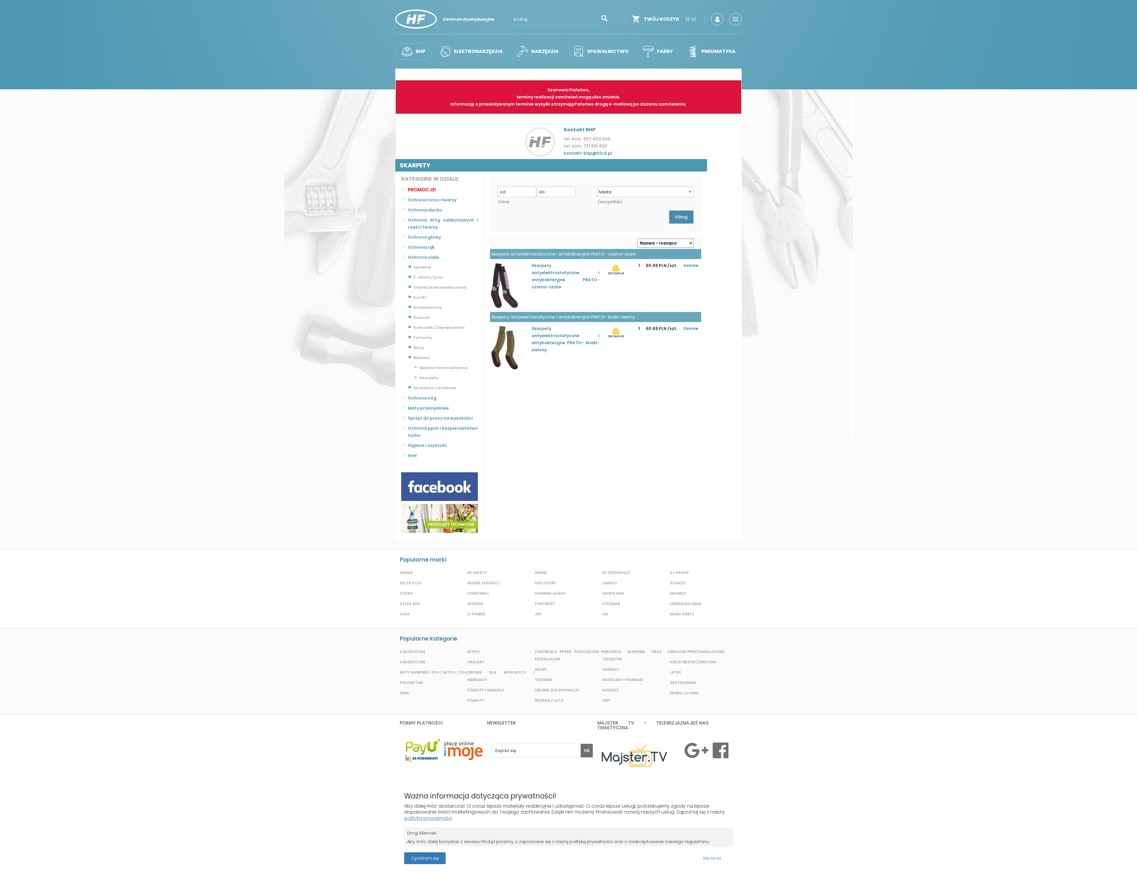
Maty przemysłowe (428, 408)
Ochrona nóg (422, 398)
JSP (538, 614)
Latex (675, 672)
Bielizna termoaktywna (444, 368)
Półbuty (475, 700)
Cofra (406, 593)
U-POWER (476, 614)
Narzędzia (545, 51)
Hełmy (541, 669)
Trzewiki (543, 679)
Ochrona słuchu (425, 210)
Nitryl (473, 651)
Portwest (545, 603)
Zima (404, 693)
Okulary (475, 662)
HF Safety (477, 572)
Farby (665, 51)
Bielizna (422, 357)
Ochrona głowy (424, 237)
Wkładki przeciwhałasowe (697, 651)
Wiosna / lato (549, 700)
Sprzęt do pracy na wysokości (440, 418)
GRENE (541, 572)
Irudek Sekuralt (483, 583)
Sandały (610, 669)
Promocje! (422, 189)
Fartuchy (423, 337)
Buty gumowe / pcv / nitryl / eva (433, 672)
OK (587, 751)
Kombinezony (428, 307)
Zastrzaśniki (683, 682)
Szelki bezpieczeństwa (693, 662)
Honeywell (478, 593)
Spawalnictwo (608, 51)
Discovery (545, 583)
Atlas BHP (410, 603)
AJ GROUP (679, 572)
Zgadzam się (425, 858)
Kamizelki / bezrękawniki (439, 327)
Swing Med (613, 593)
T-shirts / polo (428, 277)
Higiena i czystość (427, 445)
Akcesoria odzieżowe (435, 388)
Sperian (475, 603)
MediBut (678, 593)
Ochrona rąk (421, 247)
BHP (420, 51)
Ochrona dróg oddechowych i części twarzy (443, 223)
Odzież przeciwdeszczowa (440, 287)
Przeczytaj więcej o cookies (1080, 858)
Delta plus (410, 583)
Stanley (678, 583)
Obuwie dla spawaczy (557, 690)
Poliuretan (411, 682)
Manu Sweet (682, 614)
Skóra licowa (684, 693)
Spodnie (422, 267)
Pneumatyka (718, 51)
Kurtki (420, 297)
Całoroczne (412, 651)
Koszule (421, 317)
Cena (503, 202)
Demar (406, 572)
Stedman (611, 603)
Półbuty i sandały (485, 690)
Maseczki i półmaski (622, 679)
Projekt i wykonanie (548, 855)
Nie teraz (712, 858)
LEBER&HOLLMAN (685, 603)
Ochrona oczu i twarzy (432, 200)
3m (605, 614)
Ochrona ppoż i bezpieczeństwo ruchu (443, 431)
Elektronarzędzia (478, 51)
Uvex (404, 614)
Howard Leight (550, 593)
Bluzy (419, 347)
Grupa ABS (589, 860)
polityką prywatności (428, 818)
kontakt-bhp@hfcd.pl (588, 153)
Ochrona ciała (423, 257)
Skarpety (429, 378)
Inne (412, 455)
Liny (606, 700)
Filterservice (616, 572)
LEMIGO (609, 583)
